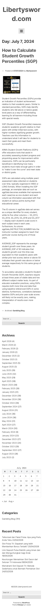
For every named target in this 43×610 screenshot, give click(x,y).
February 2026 (8, 348)
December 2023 (9, 439)
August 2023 (8, 454)
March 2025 (7, 385)
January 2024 (8, 435)
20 (32, 486)
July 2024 (6, 414)
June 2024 (7, 417)
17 (15, 486)
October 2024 (8, 403)
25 (21, 490)
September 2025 (9, 363)
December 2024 (9, 396)
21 (37, 486)
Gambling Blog (19, 311)
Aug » (11, 501)
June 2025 (7, 374)
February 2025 (8, 388)
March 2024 (7, 428)
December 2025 (9, 356)
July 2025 (6, 370)
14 (37, 481)
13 (32, 481)
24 (15, 490)
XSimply (20, 605)
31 (15, 495)
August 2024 (8, 410)
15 (4, 486)
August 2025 (8, 366)
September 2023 (9, 450)
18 (21, 486)
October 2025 (8, 359)
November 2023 (9, 443)
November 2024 (9, 399)
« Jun (4, 501)
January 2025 (8, 392)
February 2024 (8, 432)
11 (21, 481)
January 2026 (8, 352)
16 (10, 486)
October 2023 (8, 446)
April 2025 (6, 381)
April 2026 (6, 341)
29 (4, 495)
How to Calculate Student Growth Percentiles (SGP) (19, 56)
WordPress (26, 603)
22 (4, 490)
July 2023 (6, 457)
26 (26, 490)
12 (26, 481)
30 (10, 495)
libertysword (31, 71)
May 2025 (6, 377)
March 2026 (7, 345)
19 (26, 486)
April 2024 (6, 425)
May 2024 (6, 421)
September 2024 (9, 406)
